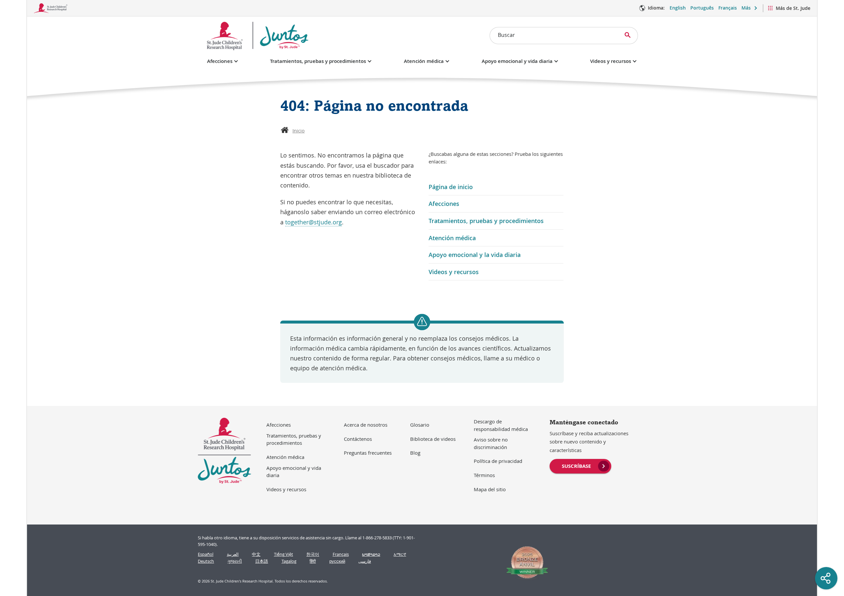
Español (205, 554)
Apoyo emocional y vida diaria (517, 61)
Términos (484, 475)
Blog (415, 452)
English (678, 8)
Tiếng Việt (283, 554)
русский (337, 561)
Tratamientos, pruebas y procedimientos (318, 61)
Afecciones (219, 61)
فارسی (364, 561)
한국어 (312, 554)
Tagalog (289, 561)
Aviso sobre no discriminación (491, 443)
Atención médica (424, 61)
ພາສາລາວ (371, 554)
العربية (233, 554)
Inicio (298, 130)
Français (727, 8)
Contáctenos (358, 439)
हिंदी (313, 561)
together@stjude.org (313, 222)
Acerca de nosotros (365, 424)
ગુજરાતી (234, 561)
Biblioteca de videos (433, 439)
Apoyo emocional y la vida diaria (475, 255)
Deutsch (206, 561)
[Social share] (826, 578)
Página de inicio (451, 187)
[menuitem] (580, 465)
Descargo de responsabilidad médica (501, 425)
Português (702, 8)
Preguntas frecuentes (368, 452)
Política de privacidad (498, 461)
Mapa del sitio (490, 489)
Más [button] (746, 8)
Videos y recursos (610, 61)
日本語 (261, 561)
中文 (256, 554)
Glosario (419, 424)
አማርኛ (400, 554)
